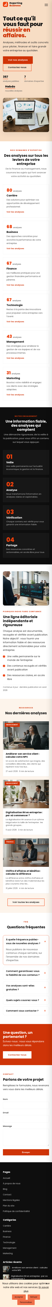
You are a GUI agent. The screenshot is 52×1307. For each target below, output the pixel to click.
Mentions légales (11, 1200)
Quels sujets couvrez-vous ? (22, 1000)
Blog (5, 1189)
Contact (7, 1194)
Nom (5, 1099)
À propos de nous (11, 1183)
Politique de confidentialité (16, 1211)
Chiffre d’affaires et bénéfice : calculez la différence (23, 872)
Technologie (9, 1242)
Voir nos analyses (18, 60)
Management (10, 1247)
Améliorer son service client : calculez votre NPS (23, 755)
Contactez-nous (17, 67)
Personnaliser (26, 1302)
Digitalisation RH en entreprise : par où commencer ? (24, 814)
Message (7, 1126)
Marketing (8, 1253)
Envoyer (26, 1152)
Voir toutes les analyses (26, 902)
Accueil (6, 1178)
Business (7, 1231)
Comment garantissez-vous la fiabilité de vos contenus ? (23, 973)
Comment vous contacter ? (22, 1010)
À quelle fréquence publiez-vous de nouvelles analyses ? (23, 941)
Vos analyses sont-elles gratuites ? (20, 987)
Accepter (19, 1297)
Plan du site (8, 1205)
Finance (7, 1236)
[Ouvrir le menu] (46, 5)
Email (6, 1112)
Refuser (33, 1297)
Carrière (7, 1225)
